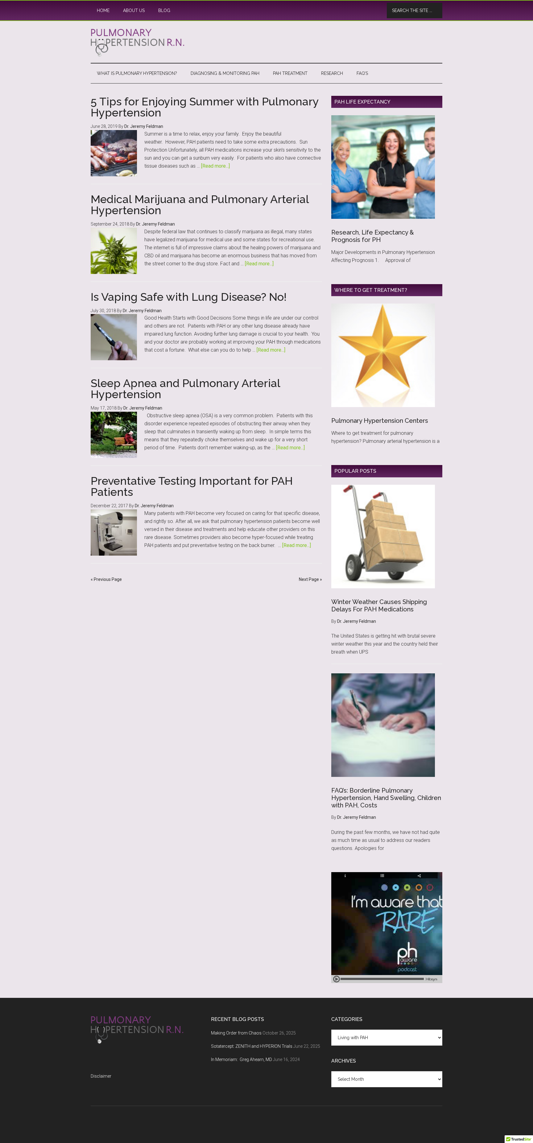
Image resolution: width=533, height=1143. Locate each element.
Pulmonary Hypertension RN (266, 43)
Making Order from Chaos (236, 1033)
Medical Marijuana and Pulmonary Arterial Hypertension (200, 205)
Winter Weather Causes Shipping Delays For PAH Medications (379, 605)
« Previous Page (106, 579)
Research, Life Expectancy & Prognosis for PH (372, 236)
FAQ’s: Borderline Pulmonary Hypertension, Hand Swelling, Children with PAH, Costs (386, 798)
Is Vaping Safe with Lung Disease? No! (189, 296)
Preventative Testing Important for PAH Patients (192, 486)
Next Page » (310, 579)
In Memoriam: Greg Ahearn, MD (241, 1059)
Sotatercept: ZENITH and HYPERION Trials (251, 1046)
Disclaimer (101, 1076)
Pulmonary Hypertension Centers (379, 420)
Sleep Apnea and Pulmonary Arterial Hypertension (185, 389)
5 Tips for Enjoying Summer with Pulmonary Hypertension (205, 107)
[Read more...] (215, 166)
